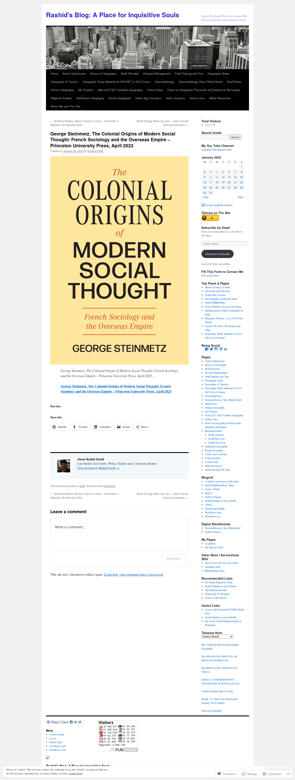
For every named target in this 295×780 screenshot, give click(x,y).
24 (210, 187)
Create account (56, 734)
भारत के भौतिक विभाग (215, 302)
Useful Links (197, 98)
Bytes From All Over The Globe (221, 563)
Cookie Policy (76, 773)
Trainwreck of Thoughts (217, 594)
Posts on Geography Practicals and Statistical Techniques (203, 90)
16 (204, 182)
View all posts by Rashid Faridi (98, 468)
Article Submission (74, 73)
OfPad (208, 504)
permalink (109, 486)
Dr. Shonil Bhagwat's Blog (218, 582)
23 (204, 187)
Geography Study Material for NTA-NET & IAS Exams (116, 82)
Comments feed (57, 746)
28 (235, 187)
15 (241, 177)
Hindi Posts (234, 82)
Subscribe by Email (215, 227)
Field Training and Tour (189, 73)
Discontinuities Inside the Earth (221, 298)
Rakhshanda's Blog (215, 570)
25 (217, 187)
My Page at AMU (214, 547)
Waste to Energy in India (217, 287)
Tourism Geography (211, 710)
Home (54, 73)
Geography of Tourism (64, 82)
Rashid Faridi (95, 151)
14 (235, 177)
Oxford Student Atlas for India (217, 691)
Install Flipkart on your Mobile (220, 500)
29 (241, 187)
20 (229, 182)
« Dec (204, 197)
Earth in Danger (213, 497)
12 (223, 177)
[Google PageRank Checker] (217, 205)
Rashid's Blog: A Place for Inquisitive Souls (112, 14)
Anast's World (212, 489)
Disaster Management (157, 73)
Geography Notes (218, 73)
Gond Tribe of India (215, 295)
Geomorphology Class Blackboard (222, 528)
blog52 (208, 493)
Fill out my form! (210, 275)
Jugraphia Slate (212, 566)
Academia (210, 543)
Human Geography (62, 90)
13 (229, 177)
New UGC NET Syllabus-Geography (120, 90)
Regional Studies (61, 98)
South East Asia (216, 438)
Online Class (155, 90)
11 (217, 177)
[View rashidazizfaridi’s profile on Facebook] (206, 349)
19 (223, 182)
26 (223, 187)
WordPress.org (212, 516)
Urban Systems (175, 98)
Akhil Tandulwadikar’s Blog (219, 485)
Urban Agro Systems (148, 98)
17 (210, 182)
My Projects (86, 90)
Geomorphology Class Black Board (200, 82)
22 (241, 182)
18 (217, 182)
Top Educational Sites (216, 590)
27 (229, 187)
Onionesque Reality (215, 508)
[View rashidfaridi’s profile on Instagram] (216, 349)
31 (210, 192)
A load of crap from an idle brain (221, 481)
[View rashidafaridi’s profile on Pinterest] (221, 349)
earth (82, 486)
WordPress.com (213, 512)
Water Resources (220, 98)
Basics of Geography (103, 73)
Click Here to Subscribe (217, 254)
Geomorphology (164, 82)
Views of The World (215, 597)
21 (235, 182)
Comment (173, 558)
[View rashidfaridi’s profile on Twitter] (211, 349)
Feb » (241, 197)
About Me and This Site (65, 106)
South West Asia (216, 442)
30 (204, 192)
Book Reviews (130, 73)
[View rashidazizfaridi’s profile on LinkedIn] (225, 349)
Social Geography (120, 98)
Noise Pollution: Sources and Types (223, 306)
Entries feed (55, 742)
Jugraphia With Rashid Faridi (216, 149)
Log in (52, 738)
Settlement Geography (90, 98)
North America (216, 434)
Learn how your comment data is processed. (133, 574)
